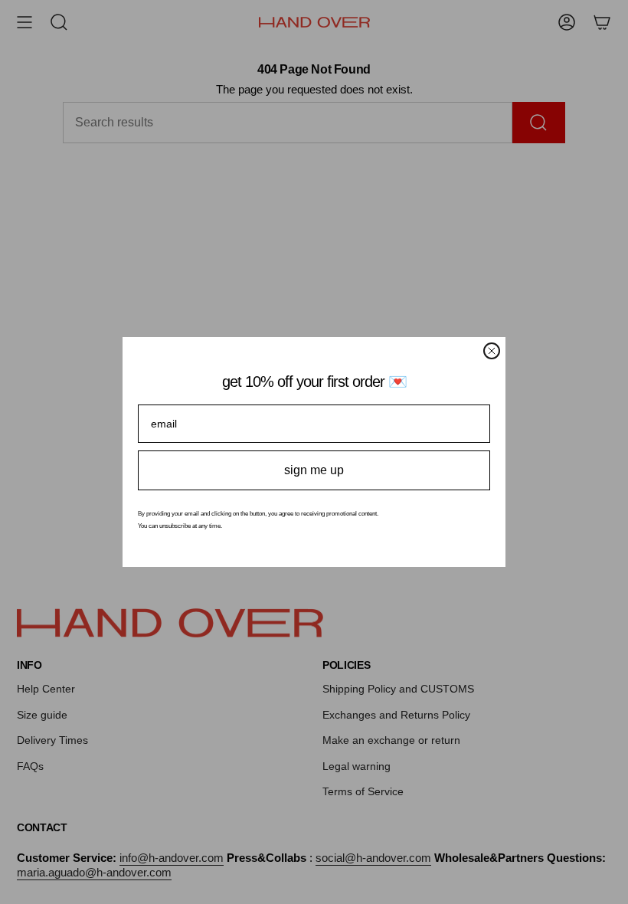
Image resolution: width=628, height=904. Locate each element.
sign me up (314, 470)
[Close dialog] (491, 351)
